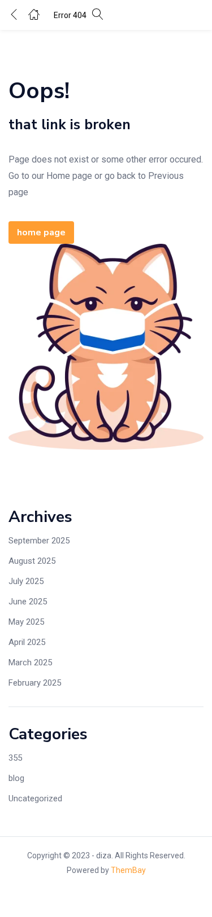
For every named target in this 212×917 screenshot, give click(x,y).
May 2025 (26, 622)
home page (41, 232)
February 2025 (34, 683)
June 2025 (27, 601)
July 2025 (26, 581)
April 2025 (26, 642)
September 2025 (39, 541)
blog (16, 778)
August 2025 (31, 561)
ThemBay (128, 870)
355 (15, 758)
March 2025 (30, 662)
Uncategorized (35, 798)
